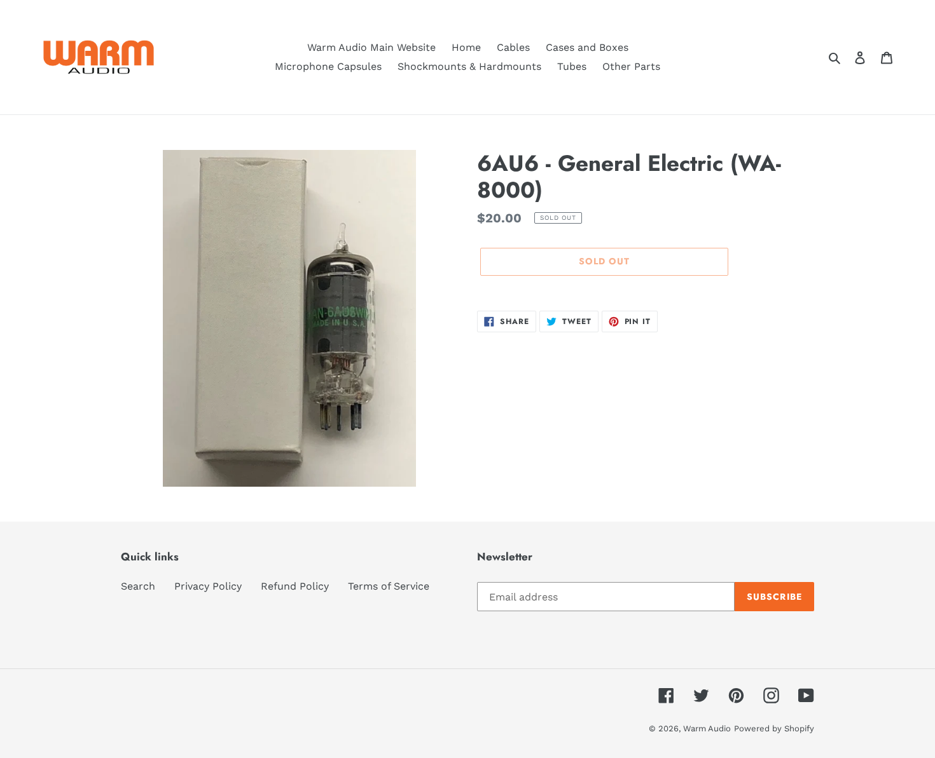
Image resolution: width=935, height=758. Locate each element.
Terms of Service (388, 586)
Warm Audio (707, 728)
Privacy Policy (208, 586)
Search (138, 586)
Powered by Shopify (774, 728)
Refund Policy (295, 586)
